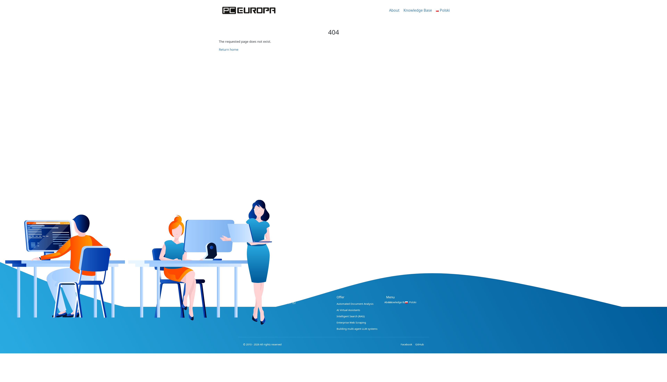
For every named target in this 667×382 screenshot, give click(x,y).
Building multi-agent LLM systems (357, 328)
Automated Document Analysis (355, 303)
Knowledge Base (418, 10)
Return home (228, 49)
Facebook (406, 344)
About (394, 10)
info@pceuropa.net (284, 297)
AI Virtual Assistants (348, 310)
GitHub (419, 344)
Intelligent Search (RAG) (351, 316)
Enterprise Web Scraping (351, 322)
